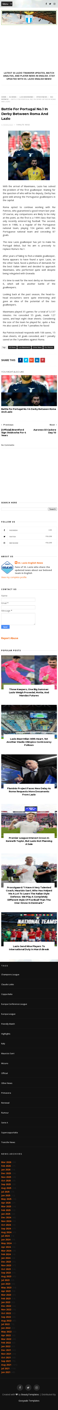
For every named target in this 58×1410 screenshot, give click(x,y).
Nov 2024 (6, 1221)
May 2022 (6, 1331)
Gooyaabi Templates (29, 1400)
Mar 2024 (6, 1250)
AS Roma (12, 97)
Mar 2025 (6, 1206)
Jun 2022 (5, 1327)
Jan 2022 (5, 1346)
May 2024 (6, 1243)
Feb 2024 (6, 1254)
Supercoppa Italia (9, 1132)
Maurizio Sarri (7, 1053)
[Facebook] (46, 4)
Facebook (30, 530)
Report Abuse (9, 638)
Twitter (30, 537)
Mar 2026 (6, 1162)
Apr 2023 (6, 1291)
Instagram (30, 543)
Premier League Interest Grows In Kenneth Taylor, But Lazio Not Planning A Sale (29, 841)
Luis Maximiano (26, 97)
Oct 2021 (6, 1357)
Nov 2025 (6, 1177)
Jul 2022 (5, 1324)
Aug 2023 (6, 1276)
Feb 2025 (6, 1210)
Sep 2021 (6, 1361)
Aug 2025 (6, 1188)
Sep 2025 (6, 1184)
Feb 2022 (6, 1342)
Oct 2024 (6, 1224)
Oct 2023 (6, 1269)
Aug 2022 (6, 1320)
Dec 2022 (6, 1305)
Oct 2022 (6, 1313)
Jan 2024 (5, 1257)
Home (3, 97)
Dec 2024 (6, 1217)
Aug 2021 (6, 1364)
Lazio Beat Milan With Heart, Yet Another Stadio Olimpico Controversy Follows (28, 741)
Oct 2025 (6, 1180)
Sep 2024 (6, 1228)
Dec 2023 (6, 1261)
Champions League (10, 974)
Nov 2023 (6, 1265)
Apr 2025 (6, 1202)
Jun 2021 (5, 1372)
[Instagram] (54, 4)
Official (4, 1073)
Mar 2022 (6, 1339)
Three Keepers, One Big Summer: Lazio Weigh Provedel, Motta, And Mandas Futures (29, 692)
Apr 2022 (6, 1335)
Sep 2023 (6, 1272)
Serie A (4, 1122)
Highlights (5, 1033)
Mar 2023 (6, 1294)
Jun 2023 (5, 1283)
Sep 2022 (6, 1316)
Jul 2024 (5, 1235)
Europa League (8, 1014)
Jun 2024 (5, 1239)
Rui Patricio (49, 347)
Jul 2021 (5, 1368)
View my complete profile (14, 577)
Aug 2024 (6, 1232)
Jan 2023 (5, 1302)
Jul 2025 (5, 1191)
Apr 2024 (6, 1246)
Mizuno (4, 1063)
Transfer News (8, 1142)
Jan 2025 (5, 1213)
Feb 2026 (6, 1165)
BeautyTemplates (30, 1394)
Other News (41, 97)
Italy (3, 1043)
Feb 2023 (6, 1298)
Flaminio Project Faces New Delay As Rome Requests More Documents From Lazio (29, 791)
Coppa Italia (6, 994)
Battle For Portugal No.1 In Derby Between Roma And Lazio (28, 410)
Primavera (6, 1092)
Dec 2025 (6, 1173)
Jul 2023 (5, 1280)
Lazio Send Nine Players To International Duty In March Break (29, 948)
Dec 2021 (6, 1350)
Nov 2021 (6, 1353)
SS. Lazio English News (30, 562)
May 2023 (6, 1287)
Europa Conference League (14, 1004)
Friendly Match (8, 1023)
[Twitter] (50, 4)
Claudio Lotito (7, 984)
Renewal (5, 1102)
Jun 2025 (5, 1195)
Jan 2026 (5, 1169)
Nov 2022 (6, 1309)
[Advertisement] (29, 48)
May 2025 (6, 1198)
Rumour (5, 1112)
